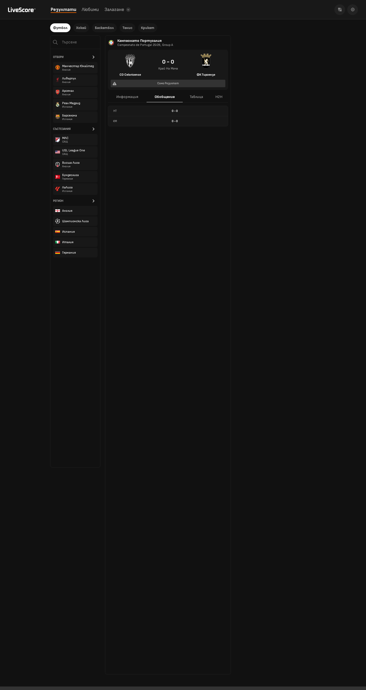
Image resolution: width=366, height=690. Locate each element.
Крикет (147, 27)
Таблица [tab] (196, 96)
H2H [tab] (218, 96)
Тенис (127, 27)
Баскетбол (104, 27)
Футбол (60, 27)
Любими (90, 9)
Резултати (63, 9)
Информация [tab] (127, 96)
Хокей (81, 27)
